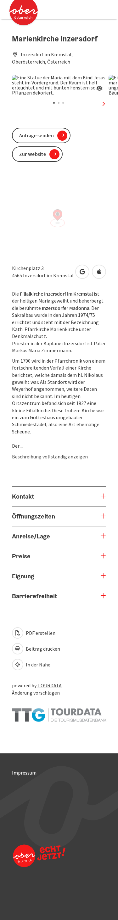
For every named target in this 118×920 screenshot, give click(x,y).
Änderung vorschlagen (36, 693)
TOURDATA (49, 685)
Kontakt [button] (23, 496)
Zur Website (32, 154)
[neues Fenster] (59, 712)
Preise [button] (21, 556)
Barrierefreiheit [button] (34, 596)
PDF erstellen (40, 633)
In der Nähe (37, 664)
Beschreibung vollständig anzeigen (50, 456)
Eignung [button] (23, 576)
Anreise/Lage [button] (31, 536)
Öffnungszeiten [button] (33, 516)
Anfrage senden (36, 135)
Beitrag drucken (42, 649)
